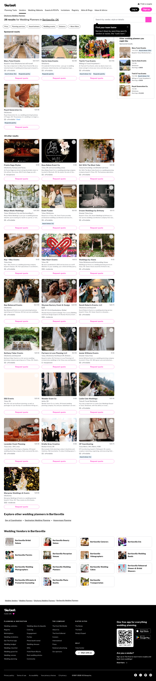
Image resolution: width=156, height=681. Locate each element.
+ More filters (74, 26)
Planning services (18, 26)
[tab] (18, 161)
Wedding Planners (25, 600)
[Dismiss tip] (127, 27)
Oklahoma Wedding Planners (14, 16)
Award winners (34, 26)
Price (6, 26)
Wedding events (49, 26)
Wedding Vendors (11, 600)
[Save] (36, 38)
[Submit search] (148, 19)
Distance (62, 26)
